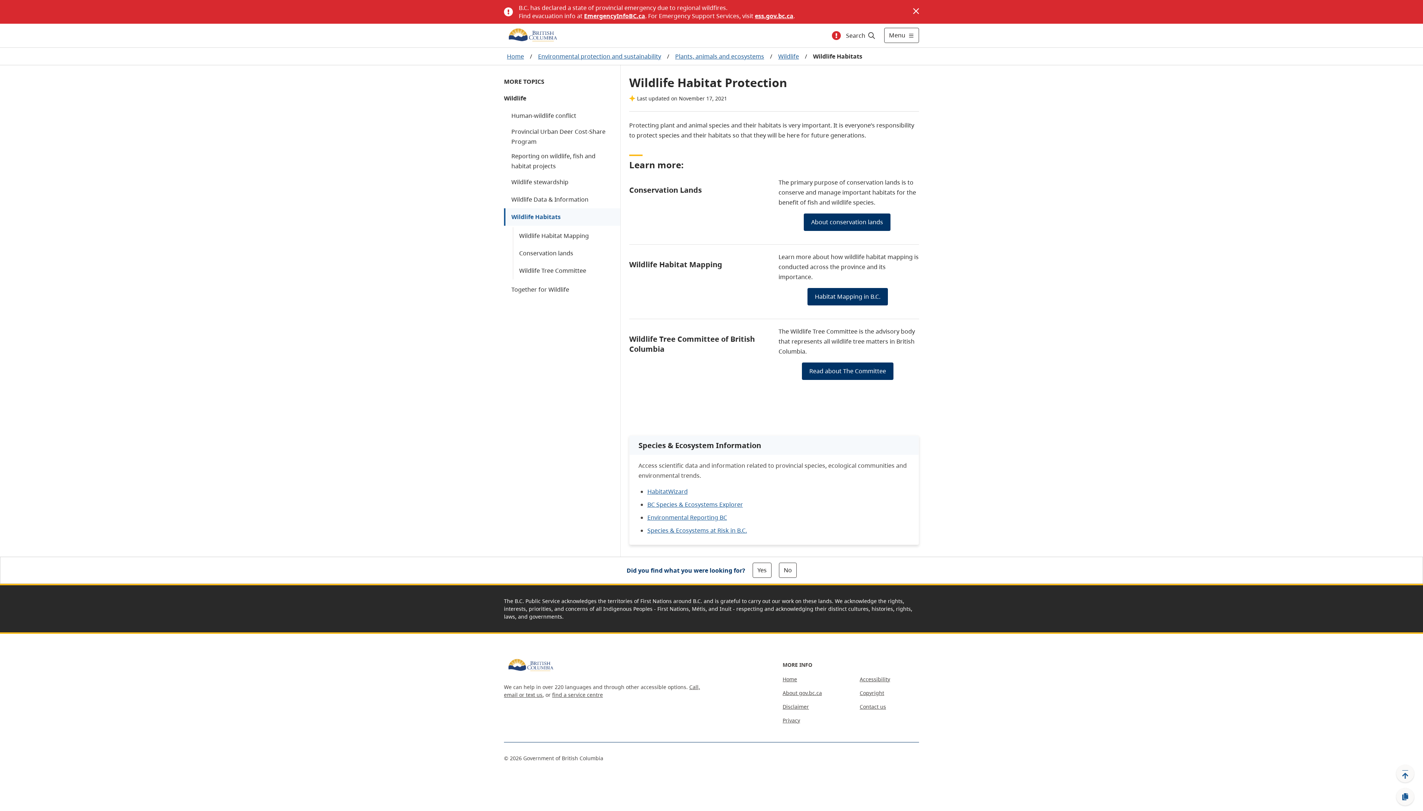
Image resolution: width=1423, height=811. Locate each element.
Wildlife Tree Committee (552, 271)
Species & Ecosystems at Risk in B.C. (697, 530)
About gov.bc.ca (802, 692)
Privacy (791, 720)
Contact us (873, 706)
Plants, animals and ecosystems (719, 56)
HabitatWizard (667, 491)
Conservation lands (546, 253)
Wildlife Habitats (536, 217)
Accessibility (875, 679)
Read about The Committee (847, 371)
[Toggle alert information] (836, 35)
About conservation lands (847, 222)
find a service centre (577, 694)
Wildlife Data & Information (549, 199)
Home (515, 56)
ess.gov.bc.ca (774, 16)
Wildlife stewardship (539, 182)
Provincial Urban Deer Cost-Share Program (558, 137)
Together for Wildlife (540, 289)
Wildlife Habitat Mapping (554, 236)
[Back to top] (1405, 773)
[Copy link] (1405, 797)
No (788, 570)
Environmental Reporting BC (687, 517)
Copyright (872, 692)
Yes (762, 570)
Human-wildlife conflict (543, 116)
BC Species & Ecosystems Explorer (695, 504)
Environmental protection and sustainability (599, 56)
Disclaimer (796, 706)
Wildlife (788, 56)
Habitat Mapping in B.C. (847, 296)
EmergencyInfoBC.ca (614, 16)
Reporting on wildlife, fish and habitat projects (553, 161)
